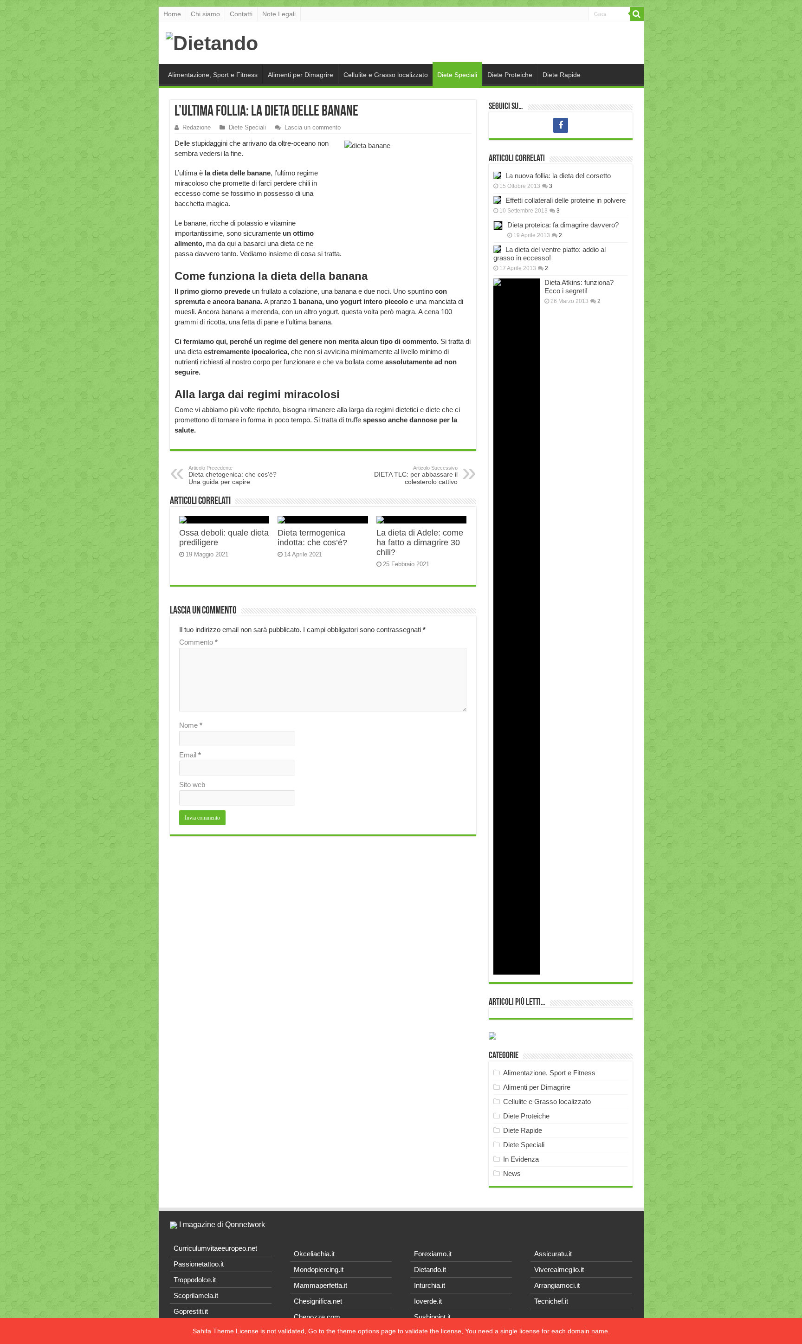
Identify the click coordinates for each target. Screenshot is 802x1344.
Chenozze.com (317, 1317)
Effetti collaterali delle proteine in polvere (565, 200)
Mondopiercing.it (318, 1269)
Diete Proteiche (509, 74)
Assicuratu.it (553, 1254)
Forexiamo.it (433, 1254)
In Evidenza (521, 1159)
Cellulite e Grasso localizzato (385, 74)
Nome (190, 725)
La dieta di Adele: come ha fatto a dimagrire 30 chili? (419, 542)
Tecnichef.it (551, 1301)
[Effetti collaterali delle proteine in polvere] (497, 200)
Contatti (241, 14)
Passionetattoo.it (199, 1264)
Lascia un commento (313, 127)
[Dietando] (212, 42)
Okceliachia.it (314, 1254)
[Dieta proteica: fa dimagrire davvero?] (498, 225)
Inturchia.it (429, 1285)
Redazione (196, 127)
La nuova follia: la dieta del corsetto (558, 176)
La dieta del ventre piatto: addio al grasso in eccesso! (549, 254)
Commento (198, 642)
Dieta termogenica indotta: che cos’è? (312, 537)
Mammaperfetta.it (320, 1285)
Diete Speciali (457, 74)
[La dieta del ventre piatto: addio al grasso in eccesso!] (497, 249)
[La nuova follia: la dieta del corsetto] (497, 175)
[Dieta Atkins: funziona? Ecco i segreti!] (516, 626)
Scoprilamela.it (196, 1295)
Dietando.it (430, 1269)
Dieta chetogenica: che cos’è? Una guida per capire (232, 475)
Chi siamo (205, 14)
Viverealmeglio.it (559, 1269)
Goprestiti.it (191, 1311)
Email (190, 755)
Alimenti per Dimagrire (300, 74)
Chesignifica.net (318, 1301)
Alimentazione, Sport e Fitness (213, 74)
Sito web (192, 784)
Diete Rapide (562, 74)
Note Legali (279, 14)
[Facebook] (560, 125)
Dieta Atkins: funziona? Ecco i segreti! (579, 286)
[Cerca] (637, 14)
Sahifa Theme (213, 1331)
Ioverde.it (428, 1301)
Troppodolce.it (195, 1280)
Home (172, 14)
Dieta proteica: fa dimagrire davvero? (563, 225)
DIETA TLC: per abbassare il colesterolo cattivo (416, 475)
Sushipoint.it (432, 1317)
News (512, 1173)
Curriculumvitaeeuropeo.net (215, 1248)
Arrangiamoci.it (557, 1285)
